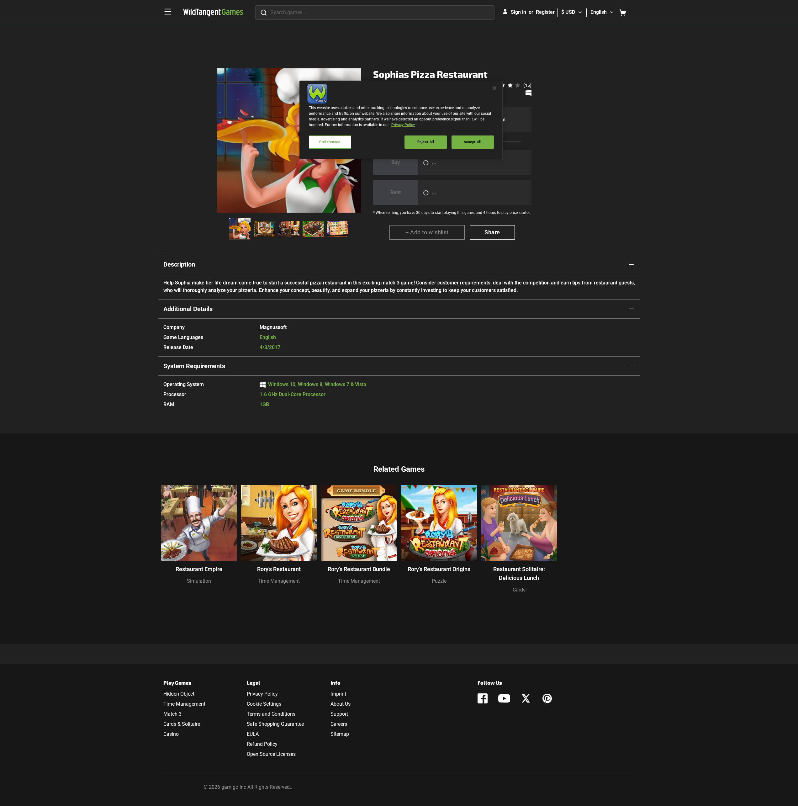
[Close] (494, 88)
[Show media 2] (264, 229)
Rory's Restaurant (279, 569)
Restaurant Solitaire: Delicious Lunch (519, 573)
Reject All (425, 142)
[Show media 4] (313, 229)
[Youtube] (504, 698)
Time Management (279, 581)
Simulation (199, 581)
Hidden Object (178, 694)
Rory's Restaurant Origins (439, 569)
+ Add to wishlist (427, 232)
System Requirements (194, 366)
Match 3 (172, 714)
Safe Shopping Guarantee (275, 724)
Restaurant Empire (199, 569)
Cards (519, 590)
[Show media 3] (289, 229)
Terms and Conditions (271, 714)
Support (339, 714)
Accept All (473, 142)
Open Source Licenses (271, 754)
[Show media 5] (338, 229)
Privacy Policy (262, 694)
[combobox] (374, 12)
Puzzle (439, 581)
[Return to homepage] (213, 12)
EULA (253, 734)
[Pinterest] (547, 698)
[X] (526, 698)
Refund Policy (262, 744)
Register (545, 12)
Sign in (518, 12)
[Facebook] (483, 698)
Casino (171, 734)
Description (179, 264)
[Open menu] (167, 11)
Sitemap (339, 734)
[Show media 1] (240, 229)
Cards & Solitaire (181, 724)
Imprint (338, 694)
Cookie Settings (264, 704)
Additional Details (188, 309)
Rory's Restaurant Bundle (359, 569)
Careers (338, 724)
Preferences (329, 142)
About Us (340, 704)
